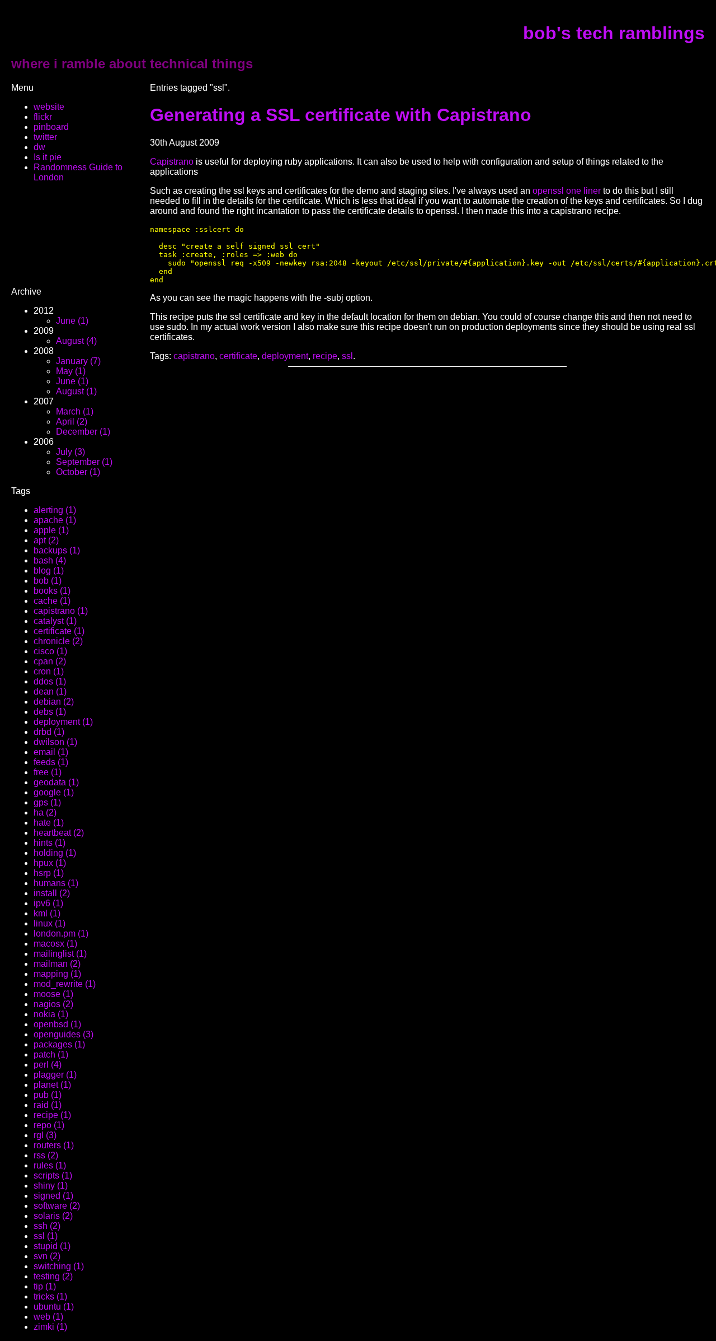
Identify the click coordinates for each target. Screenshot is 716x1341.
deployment (285, 356)
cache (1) (52, 601)
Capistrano (172, 161)
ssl (347, 356)
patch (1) (51, 1054)
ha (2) (45, 812)
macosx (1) (55, 943)
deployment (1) (63, 722)
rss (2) (46, 1155)
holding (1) (55, 853)
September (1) (84, 462)
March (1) (74, 411)
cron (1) (49, 671)
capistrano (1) (61, 611)
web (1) (48, 1316)
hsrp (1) (49, 873)
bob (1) (48, 580)
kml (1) (47, 913)
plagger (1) (55, 1074)
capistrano (194, 356)
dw (39, 147)
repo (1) (49, 1125)
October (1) (78, 472)
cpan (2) (50, 661)
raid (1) (48, 1105)
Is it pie (48, 157)
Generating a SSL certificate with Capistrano (340, 115)
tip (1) (45, 1286)
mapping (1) (57, 974)
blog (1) (49, 570)
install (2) (52, 893)
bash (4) (50, 560)
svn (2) (47, 1256)
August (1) (76, 391)
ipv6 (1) (48, 903)
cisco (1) (50, 651)
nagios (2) (53, 1004)
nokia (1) (51, 1014)
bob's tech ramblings (614, 33)
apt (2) (46, 540)
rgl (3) (45, 1135)
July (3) (70, 452)
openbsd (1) (57, 1024)
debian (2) (54, 701)
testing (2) (53, 1276)
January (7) (78, 361)
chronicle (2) (58, 641)
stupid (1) (52, 1246)
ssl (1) (46, 1236)
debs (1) (50, 711)
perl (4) (48, 1064)
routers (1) (54, 1145)
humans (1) (56, 883)
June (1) (72, 320)
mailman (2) (57, 963)
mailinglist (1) (60, 953)
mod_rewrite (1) (65, 984)
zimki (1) (50, 1326)
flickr (43, 117)
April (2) (71, 421)
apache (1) (55, 520)
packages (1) (59, 1044)
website (49, 106)
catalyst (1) (55, 621)
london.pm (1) (61, 933)
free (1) (48, 772)
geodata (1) (56, 782)
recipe (325, 356)
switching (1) (59, 1266)
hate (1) (49, 822)
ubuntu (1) (54, 1306)
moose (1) (53, 994)
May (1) (71, 371)
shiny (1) (51, 1185)
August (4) (76, 341)
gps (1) (47, 802)
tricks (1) (50, 1296)
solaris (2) (53, 1216)
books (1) (52, 590)
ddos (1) (50, 681)
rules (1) (50, 1165)
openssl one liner (567, 190)
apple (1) (51, 530)
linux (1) (49, 923)
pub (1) (48, 1095)
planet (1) (52, 1084)
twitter (45, 137)
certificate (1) (59, 631)
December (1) (83, 431)
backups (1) (57, 550)
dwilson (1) (55, 742)
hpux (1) (50, 863)
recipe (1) (52, 1115)
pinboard (51, 127)
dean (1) (50, 691)
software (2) (57, 1205)
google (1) (54, 792)
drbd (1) (49, 732)
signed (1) (53, 1195)
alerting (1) (55, 510)
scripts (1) (53, 1175)
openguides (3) (63, 1034)
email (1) (51, 752)
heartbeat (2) (59, 832)
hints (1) (49, 843)
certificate (238, 356)
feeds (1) (51, 762)
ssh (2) (47, 1226)
